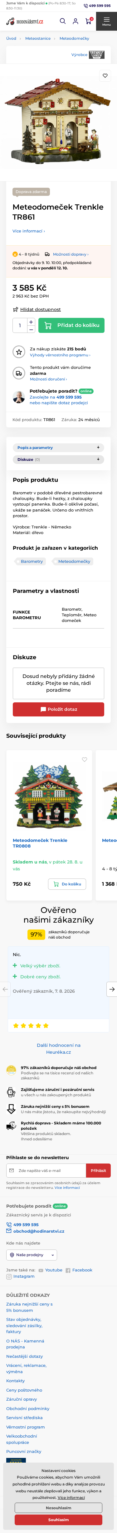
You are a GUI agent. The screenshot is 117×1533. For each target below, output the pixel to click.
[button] (63, 21)
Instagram (24, 1276)
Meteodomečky (74, 38)
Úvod (11, 38)
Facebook (82, 1269)
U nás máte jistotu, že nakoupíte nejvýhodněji (63, 1111)
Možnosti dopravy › (71, 254)
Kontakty (15, 1380)
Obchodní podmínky (27, 1408)
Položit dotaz (61, 709)
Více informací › (28, 230)
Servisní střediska (24, 1417)
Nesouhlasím (58, 1507)
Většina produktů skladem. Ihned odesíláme (46, 1136)
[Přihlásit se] (75, 21)
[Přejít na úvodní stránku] (25, 21)
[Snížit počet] (31, 329)
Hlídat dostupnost (40, 309)
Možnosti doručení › (48, 379)
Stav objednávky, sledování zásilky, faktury (24, 1325)
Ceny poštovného (24, 1390)
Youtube (53, 1269)
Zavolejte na (56, 397)
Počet (20, 325)
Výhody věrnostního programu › (60, 355)
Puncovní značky (23, 1451)
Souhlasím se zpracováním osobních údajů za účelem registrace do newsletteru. (53, 1185)
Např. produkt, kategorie (46, 61)
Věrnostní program (25, 1426)
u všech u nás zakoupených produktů (56, 1094)
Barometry (32, 561)
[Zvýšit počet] (31, 322)
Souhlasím (58, 1519)
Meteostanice (38, 38)
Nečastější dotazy (24, 1356)
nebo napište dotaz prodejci (59, 402)
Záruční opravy (21, 1399)
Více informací (67, 1187)
